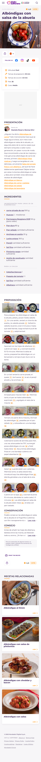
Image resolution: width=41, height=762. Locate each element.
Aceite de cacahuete (15, 258)
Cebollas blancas (13, 272)
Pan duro (10, 226)
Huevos (9, 215)
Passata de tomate (14, 276)
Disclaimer (19, 744)
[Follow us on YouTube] (34, 60)
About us (22, 738)
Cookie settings (9, 744)
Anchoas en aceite (14, 234)
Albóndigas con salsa (15, 717)
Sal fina (9, 247)
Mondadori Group (10, 747)
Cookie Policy (29, 741)
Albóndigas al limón (14, 608)
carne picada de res (15, 210)
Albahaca (10, 285)
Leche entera (12, 239)
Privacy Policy (19, 741)
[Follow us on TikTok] (28, 60)
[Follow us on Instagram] (22, 60)
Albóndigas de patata (13, 186)
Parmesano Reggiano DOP (18, 219)
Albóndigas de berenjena (14, 188)
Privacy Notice (9, 741)
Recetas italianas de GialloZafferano (18, 2)
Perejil (9, 243)
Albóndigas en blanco (13, 180)
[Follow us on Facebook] (17, 60)
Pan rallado (11, 230)
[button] (30, 520)
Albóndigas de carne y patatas (16, 183)
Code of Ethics (28, 744)
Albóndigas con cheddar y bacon (17, 681)
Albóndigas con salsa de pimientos (16, 645)
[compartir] (5, 53)
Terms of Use (30, 738)
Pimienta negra (13, 252)
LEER (34, 613)
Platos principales (8, 9)
